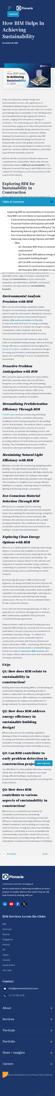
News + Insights (27, 1053)
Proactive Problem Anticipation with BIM (32, 223)
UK (3, 949)
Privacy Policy (38, 1074)
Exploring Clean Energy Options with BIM (32, 238)
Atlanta (5, 934)
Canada (6, 959)
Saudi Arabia (8, 964)
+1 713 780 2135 (16, 995)
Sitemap (48, 1074)
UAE (4, 923)
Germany (7, 929)
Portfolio (27, 1042)
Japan (5, 954)
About (27, 1008)
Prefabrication (8, 414)
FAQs (17, 242)
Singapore (7, 939)
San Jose (6, 970)
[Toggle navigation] (9, 8)
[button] (51, 201)
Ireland (5, 944)
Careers (27, 1064)
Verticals (27, 1031)
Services (27, 1020)
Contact (13, 14)
